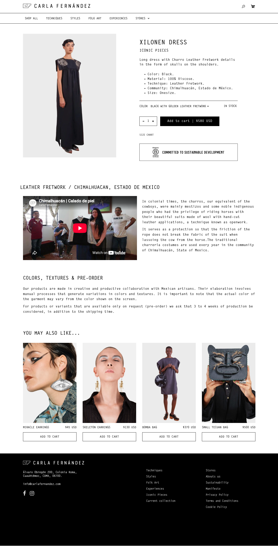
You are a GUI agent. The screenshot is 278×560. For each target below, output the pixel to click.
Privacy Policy (217, 495)
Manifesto (213, 489)
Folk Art (152, 483)
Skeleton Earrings (96, 427)
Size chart (146, 135)
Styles (151, 476)
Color (143, 106)
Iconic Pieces (154, 51)
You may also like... (51, 333)
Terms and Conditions (222, 501)
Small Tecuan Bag (215, 427)
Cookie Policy (216, 507)
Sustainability (217, 483)
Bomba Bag (149, 427)
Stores (211, 470)
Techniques (154, 470)
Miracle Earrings (36, 427)
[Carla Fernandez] (56, 5)
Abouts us (213, 476)
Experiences (155, 489)
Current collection (160, 501)
